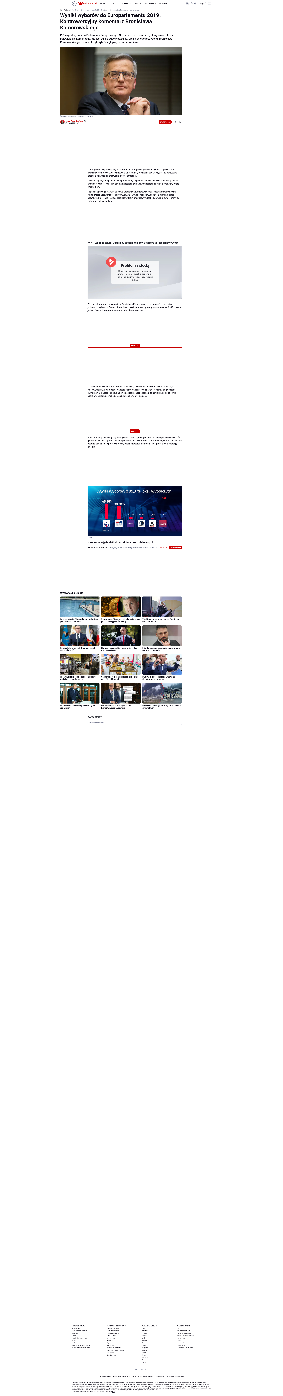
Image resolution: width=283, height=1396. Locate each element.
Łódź (143, 1338)
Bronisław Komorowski (99, 172)
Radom (144, 1355)
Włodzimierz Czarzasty (113, 1348)
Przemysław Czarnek (113, 1333)
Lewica (179, 1340)
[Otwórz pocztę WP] (187, 3)
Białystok (144, 1350)
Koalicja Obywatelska (183, 1331)
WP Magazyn (76, 1328)
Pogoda (138, 4)
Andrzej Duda (111, 1338)
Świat (114, 4)
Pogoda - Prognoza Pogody (80, 1338)
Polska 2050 (181, 1345)
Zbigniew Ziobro (111, 1335)
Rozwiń (133, 345)
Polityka (163, 4)
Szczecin (144, 1340)
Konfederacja (181, 1338)
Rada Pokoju (75, 1333)
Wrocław (144, 1333)
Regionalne (149, 4)
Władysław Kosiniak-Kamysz (115, 1350)
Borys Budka (110, 1345)
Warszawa (145, 1331)
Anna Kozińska (77, 121)
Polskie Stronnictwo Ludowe (185, 1335)
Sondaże (74, 1343)
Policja (74, 1335)
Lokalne (144, 1328)
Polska (103, 4)
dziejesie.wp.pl (145, 542)
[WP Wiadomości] (89, 3)
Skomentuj (166, 122)
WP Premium (126, 4)
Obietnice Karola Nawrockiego (81, 1345)
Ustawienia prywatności (176, 1376)
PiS (178, 1328)
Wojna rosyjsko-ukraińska (79, 1331)
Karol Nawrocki (111, 1355)
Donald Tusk (110, 1340)
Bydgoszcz (145, 1348)
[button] (193, 3)
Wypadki (74, 1340)
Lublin (144, 1362)
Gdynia (144, 1352)
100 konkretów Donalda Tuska (81, 1348)
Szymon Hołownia (112, 1343)
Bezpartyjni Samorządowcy (185, 1348)
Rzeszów (144, 1360)
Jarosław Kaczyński (113, 1328)
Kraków (144, 1335)
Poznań (144, 1343)
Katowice (144, 1357)
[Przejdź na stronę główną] (74, 5)
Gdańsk (144, 1345)
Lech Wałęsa (110, 1352)
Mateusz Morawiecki (113, 1331)
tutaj (113, 1391)
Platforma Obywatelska (184, 1333)
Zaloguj (201, 4)
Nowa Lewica (181, 1343)
